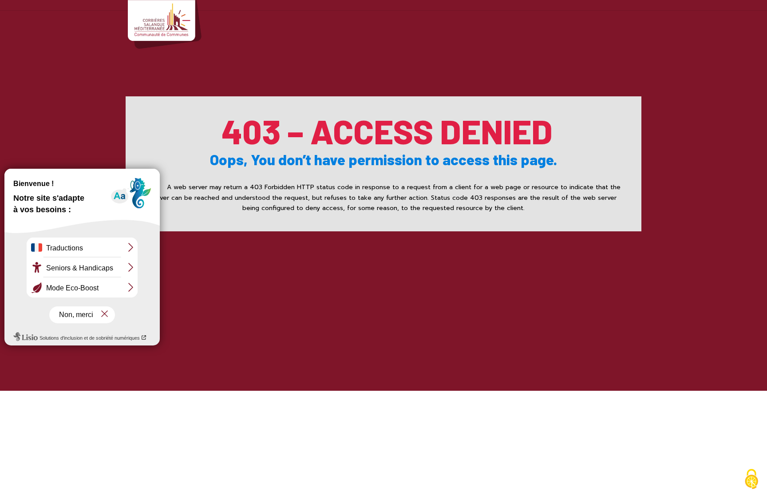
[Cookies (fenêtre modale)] (751, 480)
